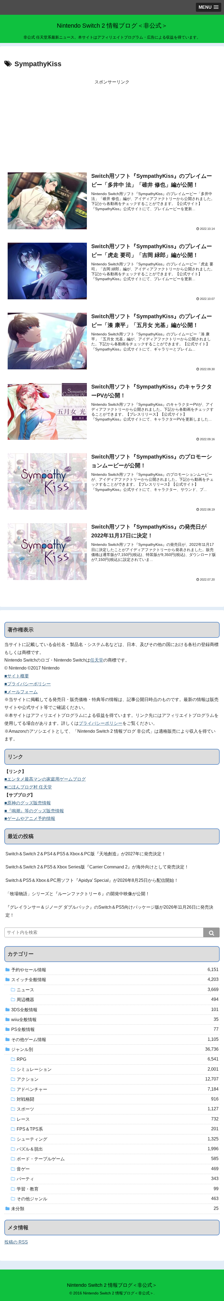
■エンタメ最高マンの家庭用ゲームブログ (45, 779)
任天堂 (96, 660)
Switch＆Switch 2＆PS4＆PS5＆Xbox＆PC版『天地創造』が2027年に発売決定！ (85, 853)
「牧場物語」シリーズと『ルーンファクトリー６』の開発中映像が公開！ (77, 893)
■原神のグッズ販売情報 (27, 803)
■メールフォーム (21, 691)
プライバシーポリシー (100, 723)
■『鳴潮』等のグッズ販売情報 (34, 811)
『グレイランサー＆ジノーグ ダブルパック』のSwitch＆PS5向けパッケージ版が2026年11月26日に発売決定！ (109, 911)
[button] (211, 932)
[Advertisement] (112, 124)
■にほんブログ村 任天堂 (28, 787)
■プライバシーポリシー (27, 684)
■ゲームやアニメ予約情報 (29, 818)
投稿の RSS (16, 1242)
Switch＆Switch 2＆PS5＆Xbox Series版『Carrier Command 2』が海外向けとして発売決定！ (97, 867)
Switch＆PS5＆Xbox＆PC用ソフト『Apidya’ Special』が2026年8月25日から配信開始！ (91, 880)
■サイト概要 (16, 676)
